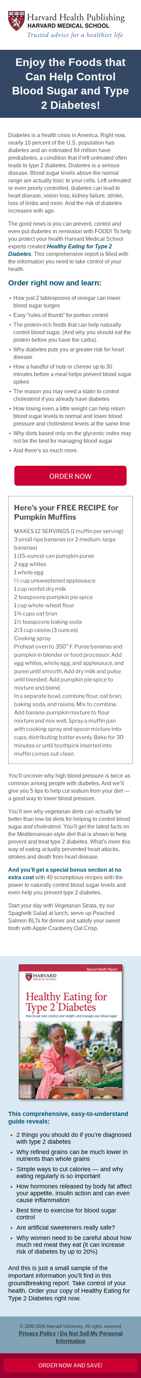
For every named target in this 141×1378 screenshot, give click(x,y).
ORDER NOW (70, 476)
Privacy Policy (37, 1333)
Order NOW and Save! (70, 1365)
